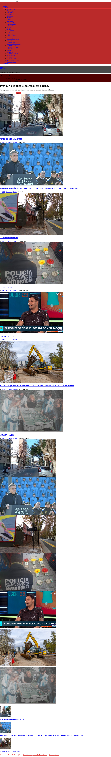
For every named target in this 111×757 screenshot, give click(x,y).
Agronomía (11, 9)
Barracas (10, 14)
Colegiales (10, 22)
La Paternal (11, 31)
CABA (5, 6)
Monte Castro (11, 35)
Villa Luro (10, 57)
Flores (9, 27)
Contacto (6, 63)
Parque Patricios (12, 47)
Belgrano (10, 16)
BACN (3, 67)
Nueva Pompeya (13, 39)
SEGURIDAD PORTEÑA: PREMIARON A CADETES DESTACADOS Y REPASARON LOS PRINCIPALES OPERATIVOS (39, 188)
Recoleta (10, 49)
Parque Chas (11, 45)
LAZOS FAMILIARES (7, 435)
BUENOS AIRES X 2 (7, 287)
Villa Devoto (11, 55)
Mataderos (10, 34)
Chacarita (10, 26)
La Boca (9, 29)
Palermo (10, 40)
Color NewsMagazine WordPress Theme (35, 755)
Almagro (10, 11)
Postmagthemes (54, 755)
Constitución (11, 24)
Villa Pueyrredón (13, 60)
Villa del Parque (12, 54)
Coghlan (10, 21)
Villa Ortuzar (11, 58)
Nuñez (9, 37)
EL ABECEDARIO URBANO (9, 238)
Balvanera (10, 12)
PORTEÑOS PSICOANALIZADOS (11, 139)
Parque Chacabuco (13, 44)
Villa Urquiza (11, 62)
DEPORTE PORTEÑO (7, 336)
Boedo (9, 17)
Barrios (5, 7)
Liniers (9, 32)
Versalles (10, 52)
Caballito (10, 19)
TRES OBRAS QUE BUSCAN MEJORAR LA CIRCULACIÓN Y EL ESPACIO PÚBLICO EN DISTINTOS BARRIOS (37, 386)
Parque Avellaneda (13, 42)
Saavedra (10, 50)
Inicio (5, 4)
